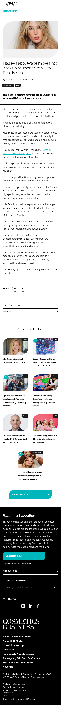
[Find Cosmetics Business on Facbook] (38, 607)
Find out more (10, 571)
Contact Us (9, 649)
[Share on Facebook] (23, 289)
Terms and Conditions (14, 699)
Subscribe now (20, 494)
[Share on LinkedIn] (15, 289)
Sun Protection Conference (18, 662)
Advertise (8, 666)
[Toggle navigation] (57, 4)
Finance (25, 339)
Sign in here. (27, 563)
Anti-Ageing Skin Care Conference (22, 658)
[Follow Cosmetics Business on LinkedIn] (30, 607)
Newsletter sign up (13, 645)
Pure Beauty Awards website (18, 654)
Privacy (31, 699)
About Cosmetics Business (17, 636)
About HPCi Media (13, 641)
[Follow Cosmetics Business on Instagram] (23, 607)
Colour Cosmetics (8, 85)
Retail (18, 85)
